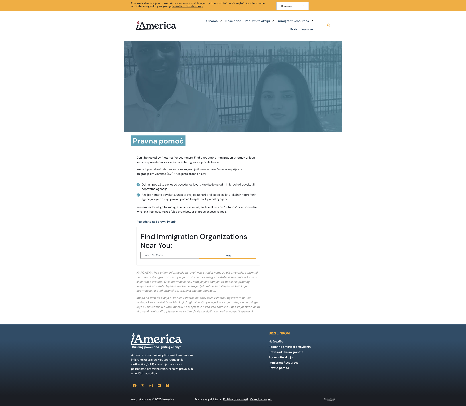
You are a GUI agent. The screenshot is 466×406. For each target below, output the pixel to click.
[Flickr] (159, 385)
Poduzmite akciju (257, 21)
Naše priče (233, 21)
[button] (328, 25)
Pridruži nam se (301, 29)
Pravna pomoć (279, 368)
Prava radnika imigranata (286, 352)
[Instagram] (151, 385)
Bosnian (286, 6)
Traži (227, 256)
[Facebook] (134, 385)
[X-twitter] (143, 385)
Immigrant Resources (293, 21)
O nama (212, 21)
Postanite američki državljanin (290, 347)
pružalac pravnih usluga (187, 6)
